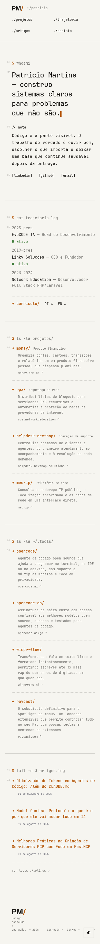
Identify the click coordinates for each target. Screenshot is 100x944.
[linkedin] (22, 175)
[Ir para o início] (18, 8)
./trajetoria (65, 19)
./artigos (21, 31)
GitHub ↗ (73, 929)
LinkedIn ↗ (55, 929)
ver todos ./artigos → (30, 871)
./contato (62, 31)
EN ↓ (62, 304)
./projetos (22, 19)
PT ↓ (49, 304)
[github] (46, 175)
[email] (68, 175)
